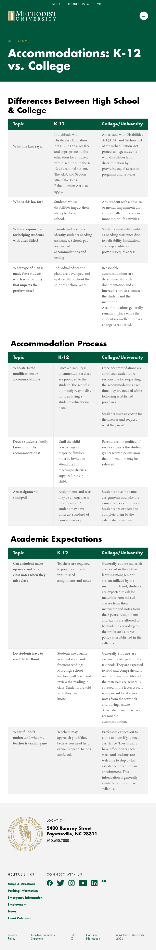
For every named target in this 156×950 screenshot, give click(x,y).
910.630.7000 (58, 841)
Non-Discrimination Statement (43, 937)
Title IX (72, 937)
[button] (144, 16)
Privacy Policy (12, 937)
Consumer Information (93, 937)
